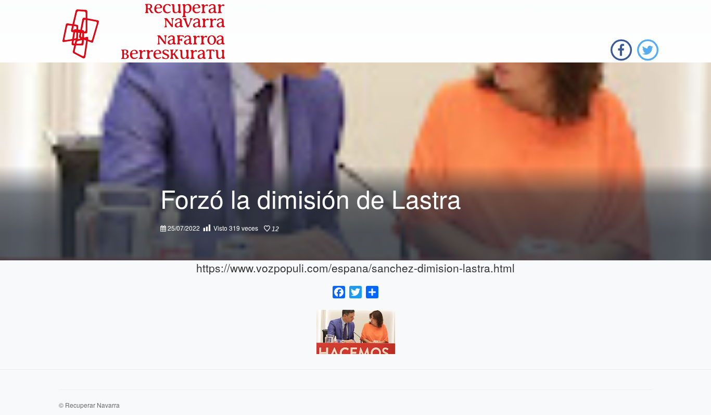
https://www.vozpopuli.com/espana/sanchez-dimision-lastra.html (355, 267)
